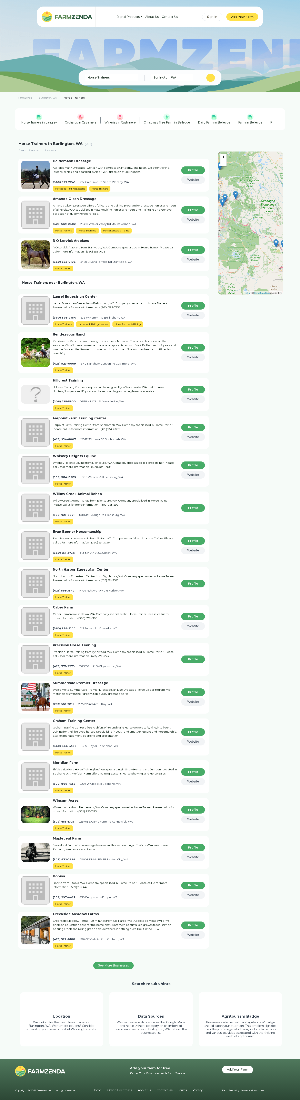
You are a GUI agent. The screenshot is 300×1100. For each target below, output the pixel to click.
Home (96, 1090)
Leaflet (247, 293)
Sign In (212, 17)
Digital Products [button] (128, 17)
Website (193, 180)
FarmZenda (25, 97)
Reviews (50, 150)
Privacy (197, 1090)
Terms (182, 1090)
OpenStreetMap (262, 293)
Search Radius (28, 150)
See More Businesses (113, 965)
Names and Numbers (252, 1090)
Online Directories (119, 1090)
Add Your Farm (242, 17)
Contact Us (170, 17)
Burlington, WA (48, 97)
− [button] (223, 163)
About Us (152, 17)
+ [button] (223, 156)
